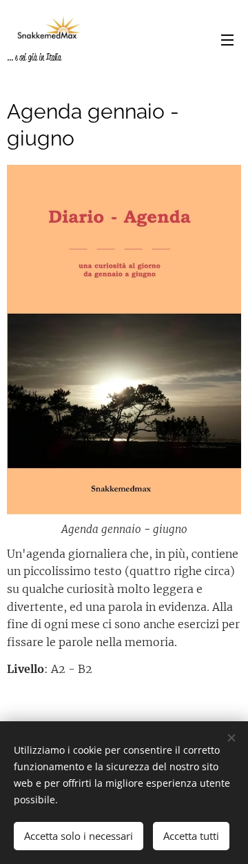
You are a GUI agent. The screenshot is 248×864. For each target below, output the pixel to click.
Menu (227, 39)
